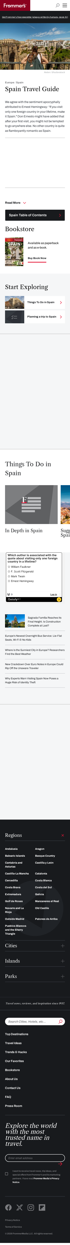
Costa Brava (12, 887)
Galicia (39, 894)
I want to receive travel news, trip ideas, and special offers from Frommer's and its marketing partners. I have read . (36, 1177)
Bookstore (12, 1070)
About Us (11, 1079)
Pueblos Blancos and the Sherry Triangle (15, 929)
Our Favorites (14, 1061)
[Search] (60, 1021)
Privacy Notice (12, 1220)
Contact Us (13, 1088)
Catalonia (41, 873)
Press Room (13, 1105)
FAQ (8, 1096)
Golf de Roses (14, 901)
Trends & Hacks (16, 1052)
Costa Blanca (43, 880)
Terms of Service (13, 1227)
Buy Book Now (37, 258)
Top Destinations (16, 1034)
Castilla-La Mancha (17, 873)
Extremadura (13, 894)
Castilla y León (44, 862)
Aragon (39, 849)
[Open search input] (58, 5)
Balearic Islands (15, 855)
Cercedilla (11, 880)
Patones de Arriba (46, 919)
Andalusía (11, 849)
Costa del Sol (43, 887)
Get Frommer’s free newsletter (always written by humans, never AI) (35, 17)
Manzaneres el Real (47, 901)
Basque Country (45, 855)
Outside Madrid (14, 919)
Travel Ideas (13, 1043)
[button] (65, 5)
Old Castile (42, 908)
